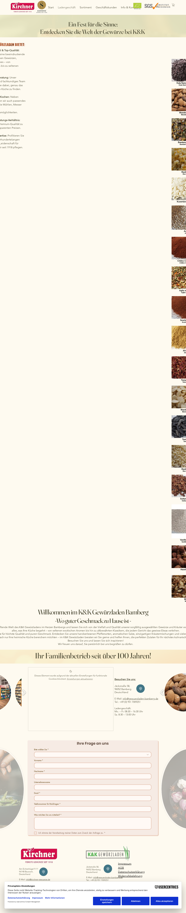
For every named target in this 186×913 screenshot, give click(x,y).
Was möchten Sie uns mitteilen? (47, 815)
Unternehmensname (42, 782)
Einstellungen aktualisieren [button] (80, 679)
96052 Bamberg (93, 869)
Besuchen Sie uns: (125, 679)
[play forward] (24, 692)
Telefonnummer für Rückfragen (47, 804)
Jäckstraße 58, (122, 686)
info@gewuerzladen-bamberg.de (140, 698)
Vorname (38, 760)
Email (37, 793)
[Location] (140, 688)
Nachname (39, 771)
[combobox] (92, 754)
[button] (173, 5)
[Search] (157, 6)
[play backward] (162, 692)
